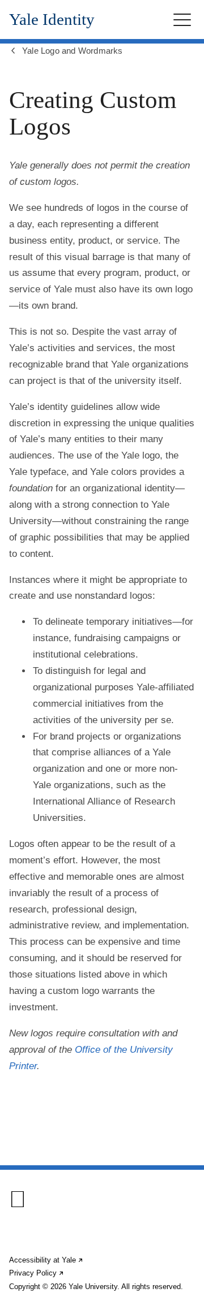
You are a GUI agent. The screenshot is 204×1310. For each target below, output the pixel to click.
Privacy (37, 1273)
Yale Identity (52, 19)
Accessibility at (46, 1260)
